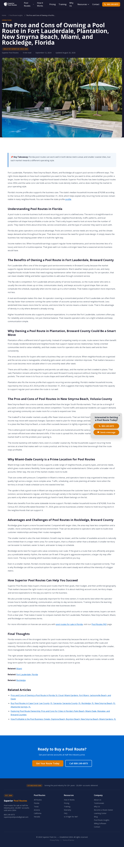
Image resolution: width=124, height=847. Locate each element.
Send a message (107, 432)
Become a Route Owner (103, 810)
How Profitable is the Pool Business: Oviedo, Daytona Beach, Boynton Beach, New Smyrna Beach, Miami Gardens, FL (63, 719)
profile (68, 199)
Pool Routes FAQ (99, 624)
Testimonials (99, 803)
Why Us (71, 4)
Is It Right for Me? (71, 817)
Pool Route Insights (16, 15)
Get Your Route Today (47, 763)
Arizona (37, 810)
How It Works (40, 4)
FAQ (65, 813)
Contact (95, 4)
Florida (36, 803)
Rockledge (21, 680)
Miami (19, 668)
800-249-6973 (112, 4)
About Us (97, 800)
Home (4, 15)
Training (62, 4)
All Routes (38, 800)
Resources (82, 4)
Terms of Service (68, 840)
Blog (96, 817)
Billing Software (100, 823)
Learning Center (100, 813)
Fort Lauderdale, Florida (27, 674)
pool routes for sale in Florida (69, 624)
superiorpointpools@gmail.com (16, 817)
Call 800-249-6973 (78, 763)
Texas (36, 806)
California (37, 813)
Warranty (67, 810)
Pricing (52, 4)
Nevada (37, 817)
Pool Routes (27, 4)
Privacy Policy (54, 840)
